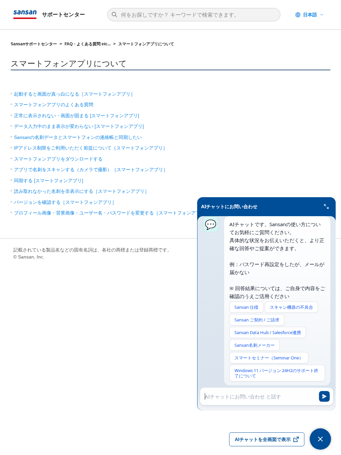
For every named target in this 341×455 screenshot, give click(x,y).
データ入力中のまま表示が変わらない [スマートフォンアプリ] (79, 126)
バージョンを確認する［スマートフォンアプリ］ (65, 202)
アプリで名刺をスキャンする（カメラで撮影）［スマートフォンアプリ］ (91, 169)
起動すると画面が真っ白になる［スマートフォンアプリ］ (74, 94)
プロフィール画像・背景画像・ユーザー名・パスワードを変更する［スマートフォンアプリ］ (112, 213)
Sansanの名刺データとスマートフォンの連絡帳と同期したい (78, 137)
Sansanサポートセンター (34, 44)
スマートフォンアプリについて (146, 44)
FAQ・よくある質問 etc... (88, 44)
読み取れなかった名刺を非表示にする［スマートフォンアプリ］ (81, 191)
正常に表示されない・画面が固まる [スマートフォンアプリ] (76, 115)
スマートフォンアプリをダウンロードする (58, 159)
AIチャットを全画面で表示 (263, 439)
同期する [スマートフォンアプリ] (48, 180)
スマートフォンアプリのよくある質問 (53, 104)
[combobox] (197, 15)
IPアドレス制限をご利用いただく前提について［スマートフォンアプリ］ (91, 148)
